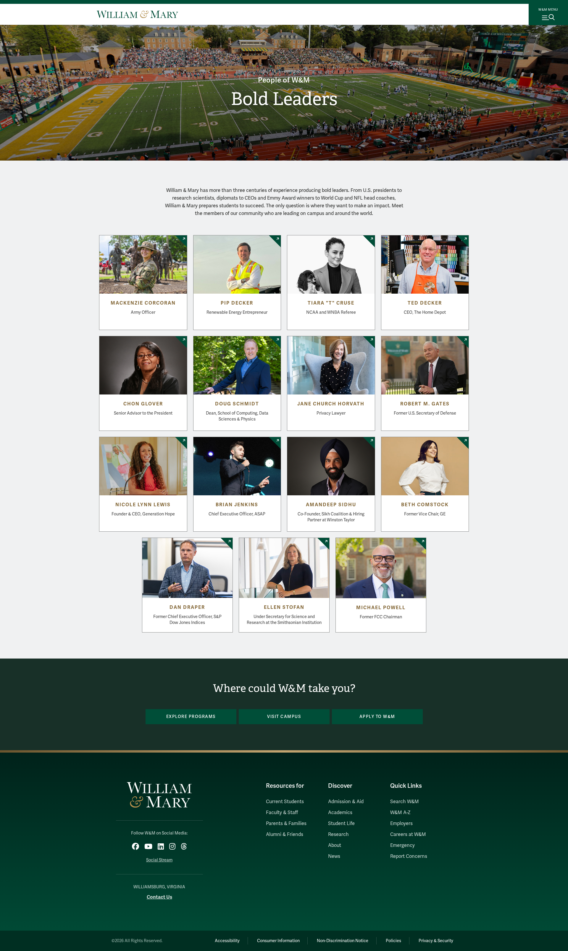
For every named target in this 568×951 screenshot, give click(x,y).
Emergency (402, 845)
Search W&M (404, 802)
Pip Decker (237, 303)
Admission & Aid (346, 802)
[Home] (137, 14)
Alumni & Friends (284, 834)
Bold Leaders (284, 99)
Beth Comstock (425, 505)
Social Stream (159, 860)
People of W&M (284, 80)
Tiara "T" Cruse (331, 303)
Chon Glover (143, 404)
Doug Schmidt (237, 404)
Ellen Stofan (284, 607)
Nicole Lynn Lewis (143, 505)
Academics (340, 813)
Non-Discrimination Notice (342, 940)
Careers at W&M (408, 834)
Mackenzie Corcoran (143, 303)
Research (338, 834)
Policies (393, 940)
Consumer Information (278, 940)
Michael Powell (381, 608)
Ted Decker (425, 303)
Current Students (285, 802)
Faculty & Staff (282, 813)
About (334, 845)
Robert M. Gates (425, 404)
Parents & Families (286, 824)
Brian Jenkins (237, 505)
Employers (401, 824)
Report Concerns (408, 856)
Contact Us (159, 897)
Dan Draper (187, 607)
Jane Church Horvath (330, 404)
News (334, 856)
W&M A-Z (400, 813)
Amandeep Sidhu (331, 505)
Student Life (341, 824)
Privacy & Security (436, 940)
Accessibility (227, 940)
